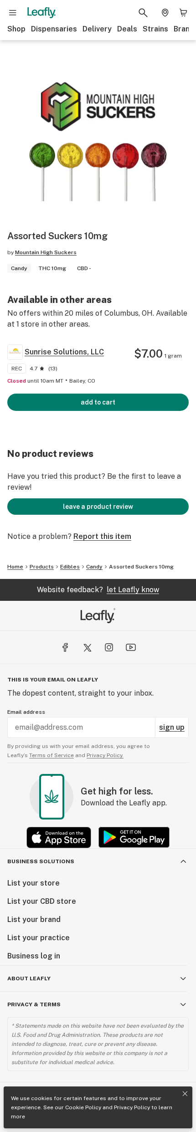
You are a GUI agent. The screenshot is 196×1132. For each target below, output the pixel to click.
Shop (16, 29)
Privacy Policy (132, 1107)
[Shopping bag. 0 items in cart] (183, 12)
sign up (172, 727)
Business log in (33, 956)
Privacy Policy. (105, 755)
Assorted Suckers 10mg (141, 566)
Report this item (102, 536)
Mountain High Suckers (46, 252)
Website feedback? (98, 589)
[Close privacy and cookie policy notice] (185, 1093)
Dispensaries (54, 29)
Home (15, 566)
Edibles (70, 566)
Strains (155, 29)
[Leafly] (41, 12)
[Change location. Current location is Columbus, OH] (165, 12)
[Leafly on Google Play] (134, 837)
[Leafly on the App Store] (58, 837)
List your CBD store (41, 901)
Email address (26, 712)
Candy (94, 566)
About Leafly (29, 978)
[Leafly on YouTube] (131, 647)
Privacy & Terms (34, 1004)
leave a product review (98, 506)
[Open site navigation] (12, 12)
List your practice (38, 937)
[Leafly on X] (87, 647)
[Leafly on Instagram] (109, 647)
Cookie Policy (83, 1107)
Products (42, 566)
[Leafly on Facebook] (65, 647)
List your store (33, 883)
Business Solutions (40, 861)
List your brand (34, 919)
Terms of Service (51, 755)
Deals (127, 29)
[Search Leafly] (143, 12)
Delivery (97, 29)
